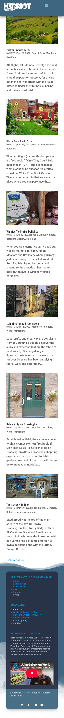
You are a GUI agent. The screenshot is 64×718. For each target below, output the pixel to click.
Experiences (19, 586)
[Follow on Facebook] (28, 705)
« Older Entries (15, 560)
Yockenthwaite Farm (18, 50)
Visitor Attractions (26, 239)
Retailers (11, 57)
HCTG (12, 53)
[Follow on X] (22, 705)
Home (16, 581)
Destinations (19, 584)
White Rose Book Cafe (19, 141)
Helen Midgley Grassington (22, 424)
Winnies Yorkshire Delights (22, 231)
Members (51, 53)
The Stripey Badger (17, 504)
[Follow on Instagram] (35, 705)
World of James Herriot (25, 612)
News (16, 589)
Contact (17, 592)
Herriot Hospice (21, 618)
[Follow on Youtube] (41, 705)
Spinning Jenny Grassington (22, 323)
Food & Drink (38, 53)
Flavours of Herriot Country (27, 615)
